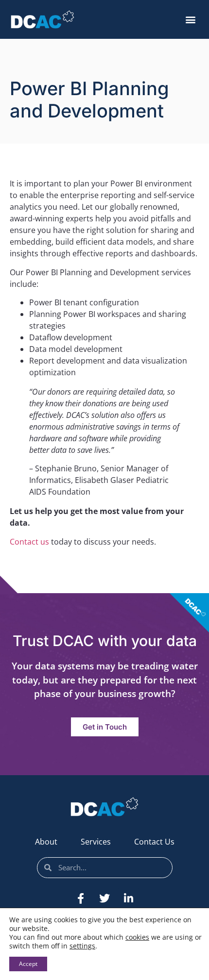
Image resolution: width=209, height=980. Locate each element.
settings (82, 946)
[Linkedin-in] (128, 898)
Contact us (29, 541)
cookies (137, 937)
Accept (28, 964)
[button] (190, 20)
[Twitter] (104, 898)
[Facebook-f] (80, 898)
